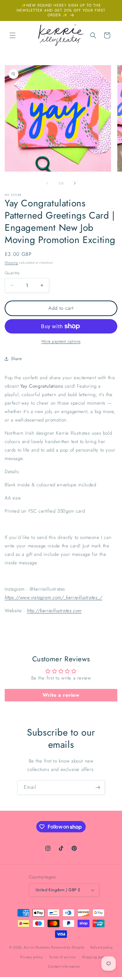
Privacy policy (31, 956)
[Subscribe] (97, 787)
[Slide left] (47, 183)
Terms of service (62, 956)
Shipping (11, 262)
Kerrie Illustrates (37, 947)
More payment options (61, 341)
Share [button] (16, 358)
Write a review (61, 695)
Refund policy (101, 947)
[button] (12, 35)
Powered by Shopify (67, 947)
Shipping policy (95, 956)
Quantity (12, 273)
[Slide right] (75, 183)
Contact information (64, 966)
